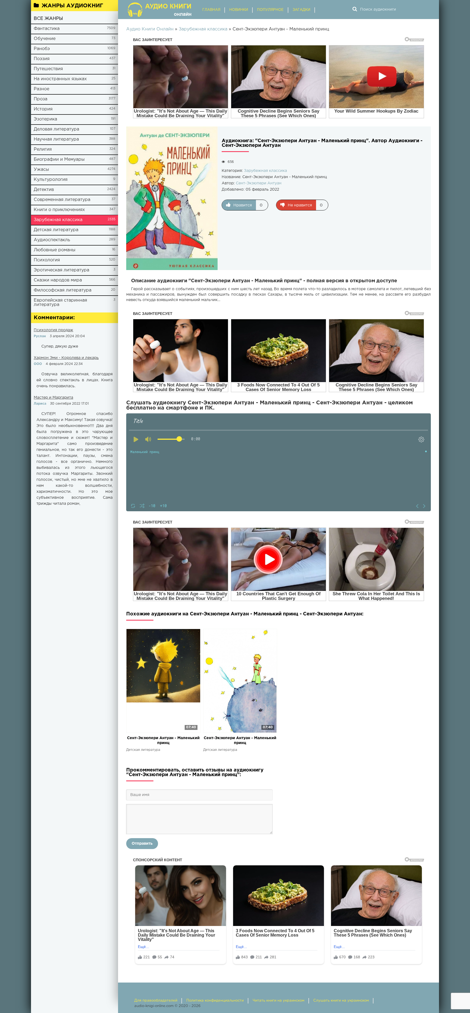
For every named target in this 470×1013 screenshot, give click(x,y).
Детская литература (56, 230)
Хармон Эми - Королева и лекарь (66, 358)
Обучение (44, 39)
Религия (43, 149)
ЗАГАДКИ (301, 9)
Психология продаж (53, 330)
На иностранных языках (60, 79)
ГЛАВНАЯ (211, 9)
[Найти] (354, 9)
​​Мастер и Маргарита (53, 397)
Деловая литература (56, 129)
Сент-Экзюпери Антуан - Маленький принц (163, 740)
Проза (40, 99)
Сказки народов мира (58, 280)
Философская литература (62, 290)
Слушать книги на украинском (341, 1000)
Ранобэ (42, 49)
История (43, 109)
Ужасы (41, 170)
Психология (47, 260)
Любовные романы (54, 250)
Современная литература (62, 200)
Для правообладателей (155, 1000)
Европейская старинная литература (60, 302)
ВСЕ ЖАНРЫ (48, 19)
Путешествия (48, 69)
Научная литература (56, 139)
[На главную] (160, 9)
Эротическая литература (61, 270)
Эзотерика (45, 119)
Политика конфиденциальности (215, 1000)
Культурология (50, 180)
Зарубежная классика (58, 220)
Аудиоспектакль (52, 240)
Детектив (44, 190)
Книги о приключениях (59, 210)
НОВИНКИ (238, 9)
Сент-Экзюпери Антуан (259, 183)
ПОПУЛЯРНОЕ (270, 9)
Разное (41, 89)
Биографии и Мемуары (59, 159)
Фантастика (47, 29)
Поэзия (42, 59)
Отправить (142, 843)
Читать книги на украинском (278, 1000)
